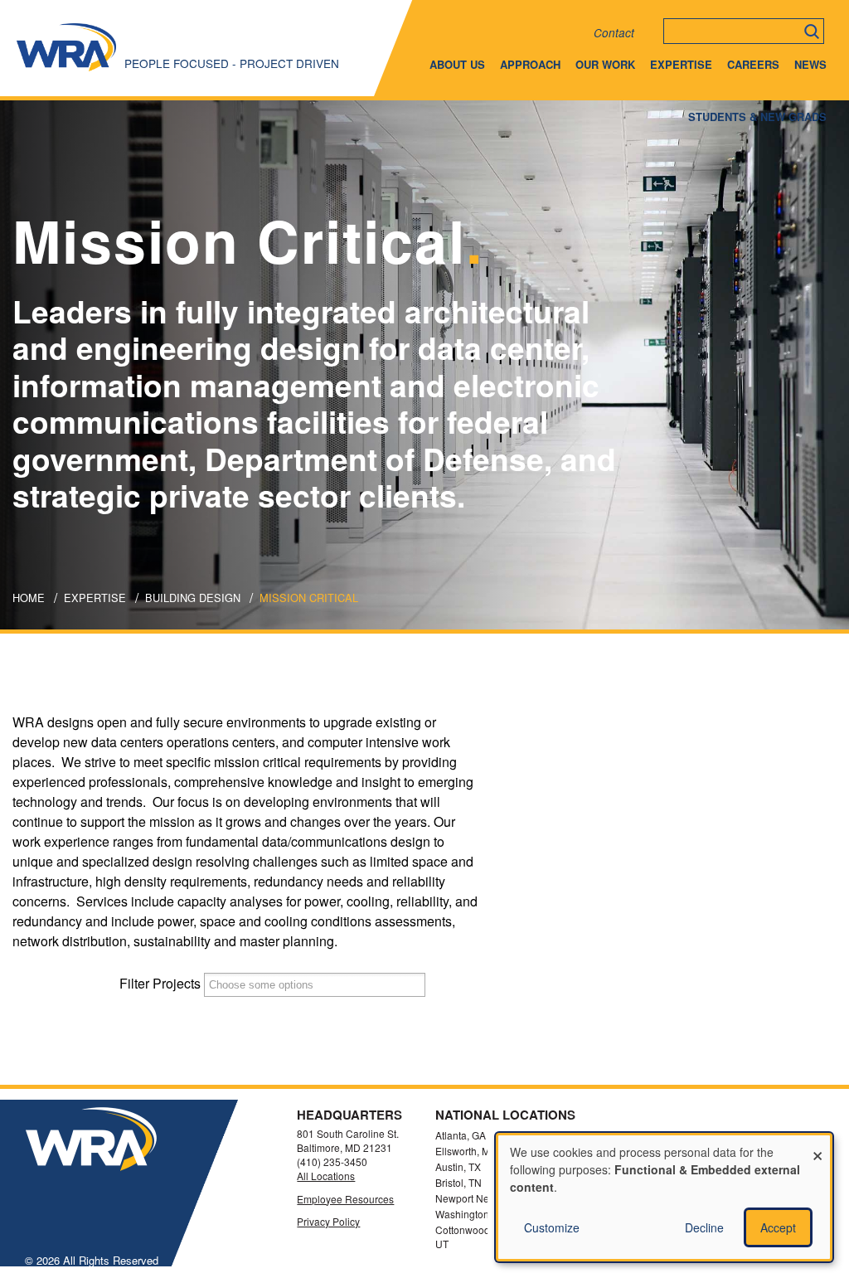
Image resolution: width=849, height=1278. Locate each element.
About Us (457, 64)
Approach (530, 64)
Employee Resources (345, 1199)
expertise (95, 597)
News (810, 64)
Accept (778, 1227)
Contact (614, 33)
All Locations (326, 1176)
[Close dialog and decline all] (817, 1145)
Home (28, 597)
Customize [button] (552, 1227)
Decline (704, 1227)
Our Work (605, 64)
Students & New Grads (757, 116)
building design (192, 597)
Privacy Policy (328, 1221)
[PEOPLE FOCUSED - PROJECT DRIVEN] (66, 70)
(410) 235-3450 (332, 1161)
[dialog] (664, 1197)
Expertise (681, 64)
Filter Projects (160, 983)
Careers (753, 64)
